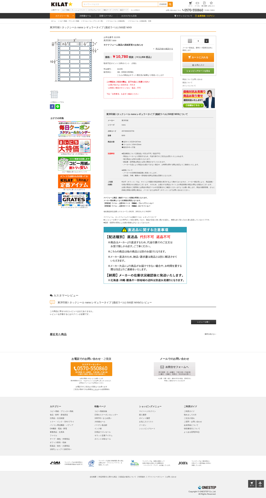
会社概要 (93, 477)
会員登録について (191, 425)
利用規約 (141, 477)
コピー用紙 (65, 10)
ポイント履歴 (144, 418)
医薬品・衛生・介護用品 (60, 446)
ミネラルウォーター (94, 10)
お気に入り (199, 65)
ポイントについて (189, 86)
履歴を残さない (210, 334)
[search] (170, 4)
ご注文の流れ (189, 418)
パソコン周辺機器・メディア (61, 425)
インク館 (98, 429)
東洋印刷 (107, 40)
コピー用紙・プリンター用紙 (61, 411)
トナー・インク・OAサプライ (62, 422)
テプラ (115, 10)
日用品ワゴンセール (102, 432)
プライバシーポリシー (155, 477)
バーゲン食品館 (100, 425)
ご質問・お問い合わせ (193, 422)
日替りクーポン (106, 16)
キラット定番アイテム (103, 435)
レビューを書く (203, 322)
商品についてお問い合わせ (192, 79)
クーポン (142, 425)
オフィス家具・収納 (58, 442)
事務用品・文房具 (57, 432)
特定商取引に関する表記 (108, 477)
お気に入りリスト (146, 422)
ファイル (53, 435)
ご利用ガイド (189, 411)
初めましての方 (190, 415)
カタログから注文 (129, 16)
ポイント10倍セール (102, 439)
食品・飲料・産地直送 (59, 415)
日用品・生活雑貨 (57, 418)
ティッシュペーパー (78, 10)
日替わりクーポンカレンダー (106, 415)
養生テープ (107, 10)
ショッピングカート (147, 429)
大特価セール (85, 16)
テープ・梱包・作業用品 (60, 439)
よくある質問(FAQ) (191, 432)
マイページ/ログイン (147, 411)
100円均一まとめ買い (103, 418)
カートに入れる (200, 57)
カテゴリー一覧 (62, 16)
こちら (95, 389)
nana (114, 40)
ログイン (75, 314)
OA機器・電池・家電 (58, 429)
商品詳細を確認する (164, 49)
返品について (187, 82)
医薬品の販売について (127, 477)
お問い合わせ (171, 477)
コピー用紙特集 (100, 411)
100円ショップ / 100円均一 (61, 449)
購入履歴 (142, 415)
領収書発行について (192, 429)
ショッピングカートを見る (198, 71)
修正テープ (124, 10)
